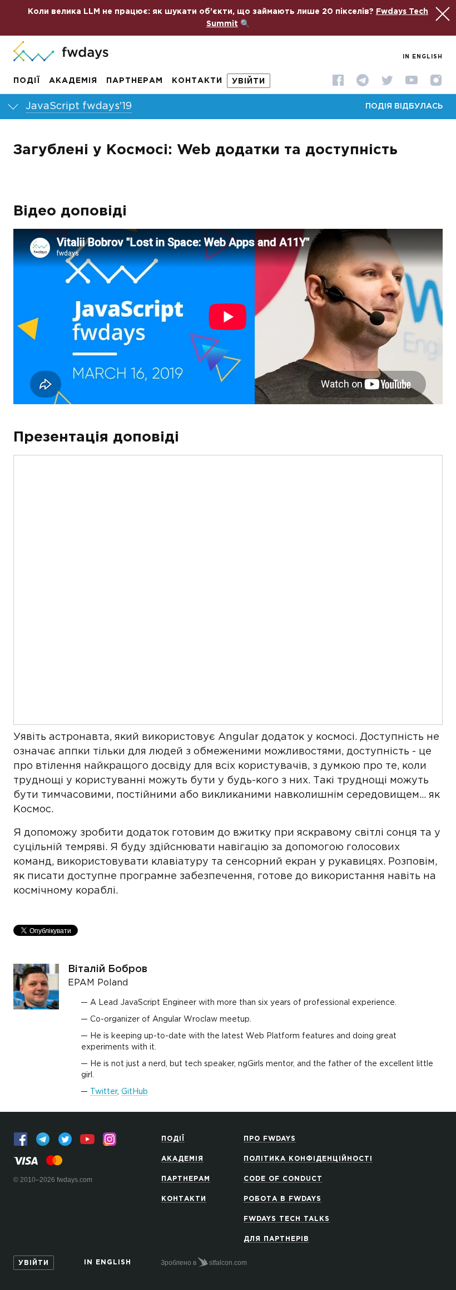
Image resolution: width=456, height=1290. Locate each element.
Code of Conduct (283, 1179)
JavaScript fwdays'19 (79, 106)
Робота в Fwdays (282, 1199)
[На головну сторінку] (60, 52)
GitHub (134, 1091)
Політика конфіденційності (308, 1159)
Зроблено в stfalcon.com (204, 1263)
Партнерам (134, 80)
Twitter (103, 1091)
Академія (73, 80)
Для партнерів (276, 1239)
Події (26, 80)
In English (423, 57)
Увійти (248, 81)
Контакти (197, 80)
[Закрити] (441, 12)
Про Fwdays (270, 1139)
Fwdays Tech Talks (287, 1219)
